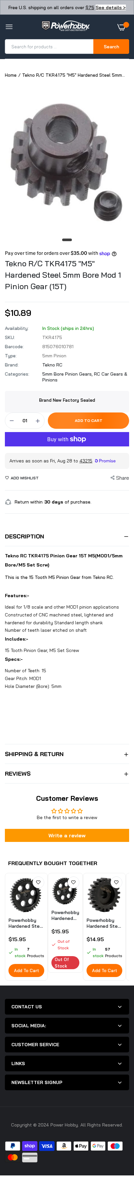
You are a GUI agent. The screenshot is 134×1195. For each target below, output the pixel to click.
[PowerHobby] (65, 27)
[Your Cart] (123, 27)
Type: (11, 356)
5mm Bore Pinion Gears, (68, 374)
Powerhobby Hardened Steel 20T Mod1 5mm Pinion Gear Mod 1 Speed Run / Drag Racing (104, 923)
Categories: (17, 374)
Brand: (12, 365)
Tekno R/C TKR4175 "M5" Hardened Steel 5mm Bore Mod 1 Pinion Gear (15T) (63, 274)
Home (11, 75)
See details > (111, 7)
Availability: (17, 328)
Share (122, 478)
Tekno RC (52, 365)
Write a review (67, 835)
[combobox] (49, 46)
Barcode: (14, 346)
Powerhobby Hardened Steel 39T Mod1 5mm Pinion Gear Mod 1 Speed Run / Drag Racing (26, 923)
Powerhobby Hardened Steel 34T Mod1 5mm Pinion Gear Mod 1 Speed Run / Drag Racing (65, 915)
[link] (38, 882)
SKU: (10, 337)
